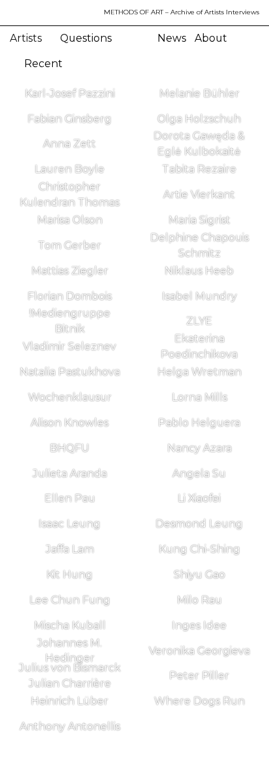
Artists (27, 38)
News (171, 38)
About (211, 38)
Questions (86, 38)
